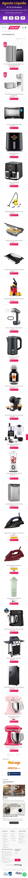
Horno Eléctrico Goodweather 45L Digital (14, 124)
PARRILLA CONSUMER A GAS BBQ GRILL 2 (14, 658)
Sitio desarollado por (10, 865)
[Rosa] (15, 719)
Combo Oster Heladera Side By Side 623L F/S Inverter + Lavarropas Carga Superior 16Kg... (14, 64)
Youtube (21, 839)
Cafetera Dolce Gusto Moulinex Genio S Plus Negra (14, 415)
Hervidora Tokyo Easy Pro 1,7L (14, 357)
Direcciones (13, 837)
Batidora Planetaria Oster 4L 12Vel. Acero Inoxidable (14, 629)
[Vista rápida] (15, 62)
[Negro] (12, 601)
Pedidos (12, 835)
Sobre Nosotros (6, 841)
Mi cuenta (13, 838)
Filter (27, 436)
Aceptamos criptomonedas (5, 846)
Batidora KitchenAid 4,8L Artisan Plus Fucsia (14, 747)
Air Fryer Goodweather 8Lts (14, 182)
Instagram (22, 836)
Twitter (21, 842)
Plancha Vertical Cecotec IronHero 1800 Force (14, 328)
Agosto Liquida (14, 3)
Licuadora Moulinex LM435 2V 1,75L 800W (14, 473)
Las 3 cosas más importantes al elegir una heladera (13, 797)
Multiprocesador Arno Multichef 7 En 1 (14, 444)
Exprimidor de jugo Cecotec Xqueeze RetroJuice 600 (14, 299)
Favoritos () (24, 23)
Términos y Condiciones (5, 836)
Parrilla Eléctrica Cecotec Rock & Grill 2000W (14, 240)
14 (16, 755)
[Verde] (13, 601)
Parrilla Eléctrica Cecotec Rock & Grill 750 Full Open (14, 269)
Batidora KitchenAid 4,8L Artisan (14, 716)
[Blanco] (13, 476)
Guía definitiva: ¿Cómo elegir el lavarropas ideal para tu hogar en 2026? (14, 815)
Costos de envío (6, 844)
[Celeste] (15, 601)
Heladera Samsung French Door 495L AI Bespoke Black (14, 687)
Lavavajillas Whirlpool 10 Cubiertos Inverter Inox (14, 504)
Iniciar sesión (13, 840)
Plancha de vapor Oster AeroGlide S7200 (14, 565)
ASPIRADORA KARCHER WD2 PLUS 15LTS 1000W (14, 211)
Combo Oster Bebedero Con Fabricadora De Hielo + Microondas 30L (14, 94)
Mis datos (13, 833)
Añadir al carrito (15, 69)
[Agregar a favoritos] (13, 62)
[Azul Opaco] (13, 570)
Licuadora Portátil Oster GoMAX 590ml (14, 598)
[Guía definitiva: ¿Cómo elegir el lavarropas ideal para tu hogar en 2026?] (14, 808)
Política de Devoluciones (5, 839)
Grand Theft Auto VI (8, 782)
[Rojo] (12, 719)
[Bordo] (14, 570)
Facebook (21, 833)
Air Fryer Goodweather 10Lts (14, 153)
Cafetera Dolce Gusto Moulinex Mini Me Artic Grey (14, 386)
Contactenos (5, 833)
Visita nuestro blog (14, 823)
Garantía (4, 842)
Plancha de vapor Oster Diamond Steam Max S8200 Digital (14, 533)
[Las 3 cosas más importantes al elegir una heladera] (14, 790)
